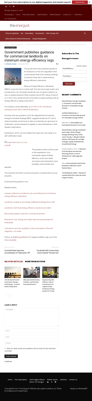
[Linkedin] (6, 6)
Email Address (68, 68)
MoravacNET (83, 388)
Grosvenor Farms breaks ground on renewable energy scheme (72, 105)
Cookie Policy (23, 391)
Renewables (29, 33)
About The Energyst (37, 382)
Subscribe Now (79, 2)
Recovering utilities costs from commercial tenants (24, 214)
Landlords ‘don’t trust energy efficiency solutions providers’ (27, 208)
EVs (22, 33)
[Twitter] (10, 6)
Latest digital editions (37, 380)
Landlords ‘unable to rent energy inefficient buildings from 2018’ (29, 202)
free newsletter (10, 240)
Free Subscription (28, 14)
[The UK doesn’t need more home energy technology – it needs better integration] (12, 272)
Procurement (39, 33)
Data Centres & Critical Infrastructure (18, 39)
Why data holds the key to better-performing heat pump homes (31, 282)
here (26, 182)
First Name (67, 76)
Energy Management (39, 39)
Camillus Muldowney (69, 113)
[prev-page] (5, 295)
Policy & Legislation (12, 33)
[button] (46, 2)
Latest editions (42, 14)
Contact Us (67, 14)
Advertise (77, 14)
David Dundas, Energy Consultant (74, 101)
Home (18, 14)
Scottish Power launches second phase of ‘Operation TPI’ (17, 251)
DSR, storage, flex (52, 33)
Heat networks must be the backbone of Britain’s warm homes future (73, 165)
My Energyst (9, 14)
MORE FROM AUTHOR (35, 261)
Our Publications (10, 19)
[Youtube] (13, 6)
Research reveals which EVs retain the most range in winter (74, 175)
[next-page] (9, 295)
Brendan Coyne (11, 64)
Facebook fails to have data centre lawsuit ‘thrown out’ (48, 251)
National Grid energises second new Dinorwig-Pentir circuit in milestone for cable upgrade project (74, 153)
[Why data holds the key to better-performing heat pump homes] (31, 272)
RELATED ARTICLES (13, 261)
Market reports (55, 14)
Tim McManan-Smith (69, 173)
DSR (6, 277)
